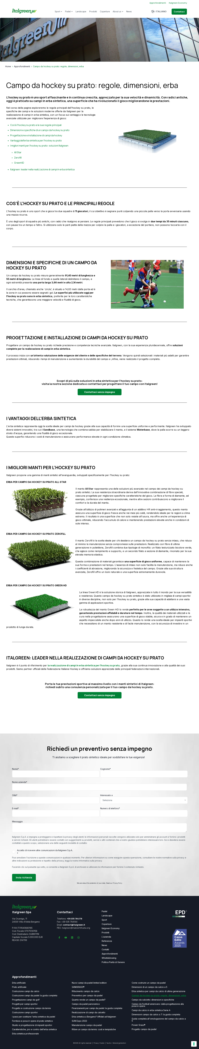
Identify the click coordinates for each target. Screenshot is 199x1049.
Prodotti (93, 11)
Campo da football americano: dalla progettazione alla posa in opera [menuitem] (158, 1005)
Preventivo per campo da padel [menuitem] (87, 996)
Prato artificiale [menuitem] (19, 987)
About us (117, 11)
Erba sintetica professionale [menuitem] (25, 1034)
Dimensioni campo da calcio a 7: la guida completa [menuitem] (156, 1015)
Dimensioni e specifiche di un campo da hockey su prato (39, 130)
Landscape (81, 11)
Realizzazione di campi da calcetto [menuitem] (88, 1012)
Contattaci (179, 11)
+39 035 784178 (74, 918)
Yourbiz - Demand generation (116, 1043)
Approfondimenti (22, 66)
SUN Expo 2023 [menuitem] (79, 1021)
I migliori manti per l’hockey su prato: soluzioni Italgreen (39, 145)
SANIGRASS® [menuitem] (78, 987)
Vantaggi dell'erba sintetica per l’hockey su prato (36, 140)
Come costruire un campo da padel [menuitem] (149, 983)
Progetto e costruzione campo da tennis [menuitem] (31, 1008)
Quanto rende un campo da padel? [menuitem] (88, 1000)
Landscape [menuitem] (107, 916)
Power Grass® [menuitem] (138, 1025)
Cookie (102, 1043)
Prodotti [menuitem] (105, 933)
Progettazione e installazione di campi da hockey (36, 135)
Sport (57, 11)
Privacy (96, 1043)
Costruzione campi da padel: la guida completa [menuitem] (34, 996)
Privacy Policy (117, 883)
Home (8, 66)
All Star (17, 152)
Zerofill (18, 157)
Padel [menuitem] (104, 911)
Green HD (93, 592)
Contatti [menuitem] (105, 950)
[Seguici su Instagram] (78, 937)
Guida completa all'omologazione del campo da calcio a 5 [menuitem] (159, 1020)
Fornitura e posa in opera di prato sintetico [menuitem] (32, 1021)
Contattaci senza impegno (99, 392)
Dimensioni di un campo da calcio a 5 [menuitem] (149, 987)
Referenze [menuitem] (107, 941)
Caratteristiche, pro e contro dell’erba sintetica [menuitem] (34, 1029)
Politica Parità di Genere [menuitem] (113, 962)
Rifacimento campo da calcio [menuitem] (86, 991)
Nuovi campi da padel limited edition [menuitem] (89, 983)
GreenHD (19, 162)
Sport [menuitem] (104, 920)
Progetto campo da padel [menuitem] (144, 1029)
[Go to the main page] (24, 11)
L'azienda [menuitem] (106, 937)
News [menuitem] (104, 945)
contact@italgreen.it (74, 924)
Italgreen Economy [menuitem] (111, 928)
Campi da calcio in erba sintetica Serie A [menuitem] (151, 1010)
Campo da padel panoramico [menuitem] (86, 1004)
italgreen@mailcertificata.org (76, 927)
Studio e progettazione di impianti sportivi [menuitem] (32, 1025)
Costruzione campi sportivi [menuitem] (25, 1012)
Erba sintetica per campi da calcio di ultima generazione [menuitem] (158, 991)
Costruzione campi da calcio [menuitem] (25, 991)
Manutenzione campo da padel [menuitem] (87, 1025)
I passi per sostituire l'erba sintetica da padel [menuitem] (33, 1017)
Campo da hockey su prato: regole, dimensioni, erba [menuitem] (159, 996)
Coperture (105, 11)
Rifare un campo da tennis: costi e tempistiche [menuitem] (94, 1029)
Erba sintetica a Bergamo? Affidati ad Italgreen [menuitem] (94, 1017)
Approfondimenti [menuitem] (110, 954)
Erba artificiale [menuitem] (19, 983)
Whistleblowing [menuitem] (109, 958)
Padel (68, 11)
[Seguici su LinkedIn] (72, 937)
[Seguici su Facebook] (59, 937)
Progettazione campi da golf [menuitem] (25, 1000)
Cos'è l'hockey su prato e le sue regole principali (35, 125)
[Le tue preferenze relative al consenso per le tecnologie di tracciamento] (194, 1044)
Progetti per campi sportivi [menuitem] (24, 1004)
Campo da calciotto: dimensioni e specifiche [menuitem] (153, 1000)
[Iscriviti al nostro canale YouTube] (65, 937)
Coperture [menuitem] (107, 924)
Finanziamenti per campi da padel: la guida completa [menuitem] (97, 1008)
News (129, 11)
